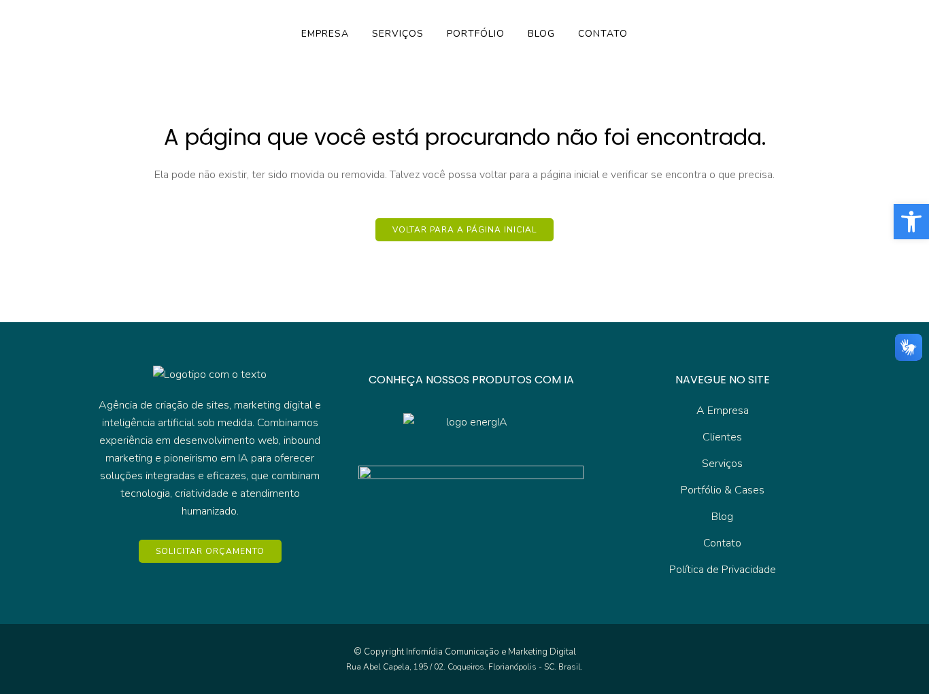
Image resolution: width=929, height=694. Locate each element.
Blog (722, 516)
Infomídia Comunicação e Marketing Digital (491, 652)
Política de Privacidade (722, 569)
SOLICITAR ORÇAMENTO (210, 551)
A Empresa (722, 410)
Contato (722, 543)
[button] (911, 221)
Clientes (722, 437)
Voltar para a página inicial (464, 229)
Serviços (722, 463)
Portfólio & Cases (722, 490)
